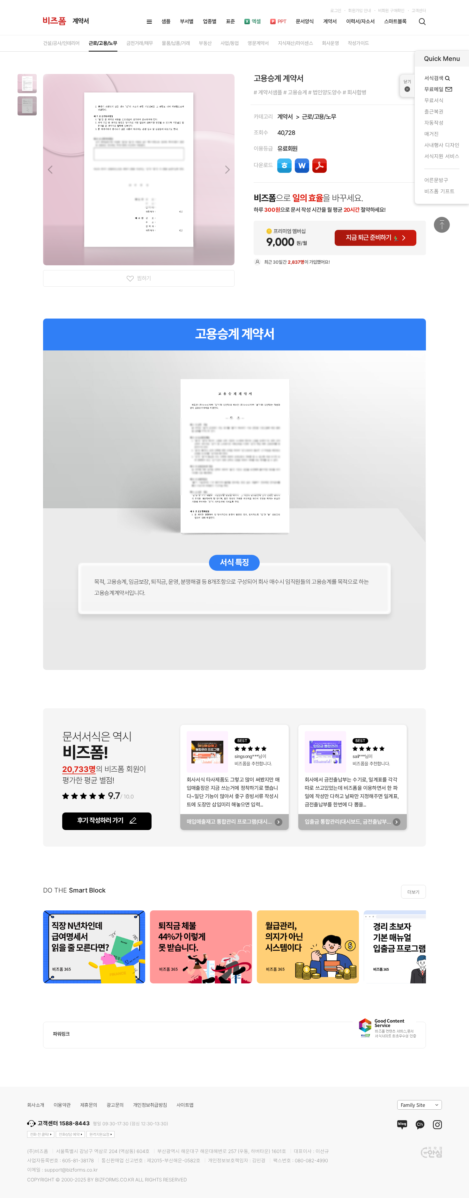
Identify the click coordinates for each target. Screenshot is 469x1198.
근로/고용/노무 (319, 117)
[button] (27, 83)
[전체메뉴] (149, 22)
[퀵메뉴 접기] (407, 86)
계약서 (284, 117)
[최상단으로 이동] (442, 225)
